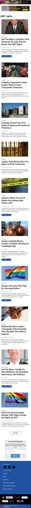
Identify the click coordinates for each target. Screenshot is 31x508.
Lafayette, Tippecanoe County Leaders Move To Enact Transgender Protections (14, 85)
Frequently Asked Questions (9, 485)
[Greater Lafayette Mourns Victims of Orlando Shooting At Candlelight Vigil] (14, 228)
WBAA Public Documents (8, 482)
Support (5, 476)
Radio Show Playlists (7, 489)
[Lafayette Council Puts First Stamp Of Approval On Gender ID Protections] (14, 110)
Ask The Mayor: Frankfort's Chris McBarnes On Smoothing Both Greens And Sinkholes (14, 372)
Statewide (3, 80)
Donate (26, 2)
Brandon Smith (4, 167)
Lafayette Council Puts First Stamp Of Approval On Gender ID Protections (15, 125)
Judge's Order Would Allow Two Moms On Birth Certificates (15, 162)
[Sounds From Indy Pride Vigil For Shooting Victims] (14, 273)
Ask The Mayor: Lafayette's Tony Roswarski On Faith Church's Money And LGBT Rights (15, 42)
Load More (15, 432)
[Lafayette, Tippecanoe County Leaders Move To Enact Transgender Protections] (14, 69)
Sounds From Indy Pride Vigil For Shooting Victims (14, 287)
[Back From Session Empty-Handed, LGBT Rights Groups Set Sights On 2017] (14, 400)
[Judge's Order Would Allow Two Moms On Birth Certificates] (14, 149)
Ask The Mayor (4, 37)
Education (3, 324)
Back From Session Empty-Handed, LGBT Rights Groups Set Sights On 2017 (13, 415)
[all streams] (29, 506)
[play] (2, 506)
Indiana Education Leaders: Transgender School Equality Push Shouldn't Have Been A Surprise (13, 330)
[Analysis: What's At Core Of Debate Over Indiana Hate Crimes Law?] (14, 185)
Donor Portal (6, 479)
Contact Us (5, 473)
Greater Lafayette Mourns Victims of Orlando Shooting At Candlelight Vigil (14, 243)
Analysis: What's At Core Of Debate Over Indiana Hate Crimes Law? (13, 200)
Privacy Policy (9, 470)
